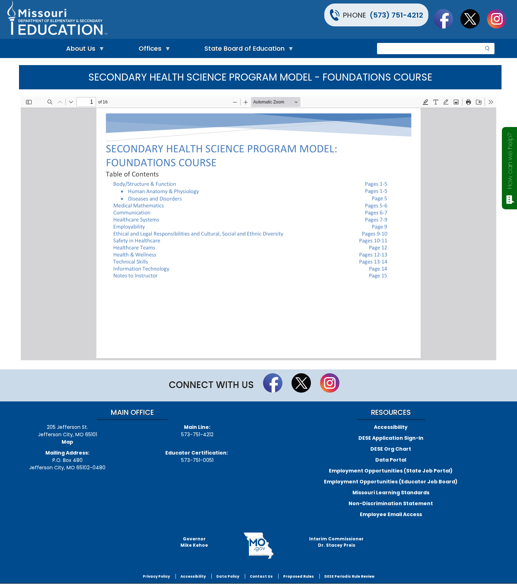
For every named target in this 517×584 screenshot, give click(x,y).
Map (67, 441)
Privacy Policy (156, 576)
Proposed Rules (298, 576)
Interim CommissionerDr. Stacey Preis (336, 542)
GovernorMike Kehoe (194, 542)
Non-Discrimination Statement (391, 503)
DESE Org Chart (390, 448)
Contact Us (261, 576)
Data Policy (227, 576)
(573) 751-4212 (396, 15)
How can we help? (509, 161)
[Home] (132, 19)
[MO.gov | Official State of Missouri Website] (258, 546)
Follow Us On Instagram (500, 18)
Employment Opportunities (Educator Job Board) (391, 481)
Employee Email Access (391, 514)
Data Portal (390, 459)
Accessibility (391, 427)
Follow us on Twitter (473, 18)
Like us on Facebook (446, 18)
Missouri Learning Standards (390, 492)
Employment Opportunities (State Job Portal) (391, 470)
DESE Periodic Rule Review (349, 576)
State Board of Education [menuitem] (243, 50)
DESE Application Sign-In (390, 438)
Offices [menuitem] (148, 50)
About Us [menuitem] (79, 50)
